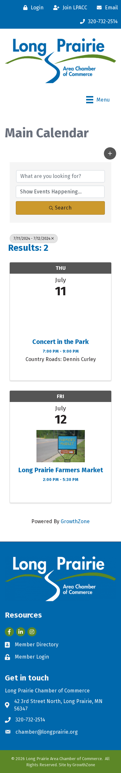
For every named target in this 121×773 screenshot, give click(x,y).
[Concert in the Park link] (60, 316)
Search (63, 208)
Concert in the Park (60, 341)
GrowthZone (75, 521)
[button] (110, 153)
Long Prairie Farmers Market (60, 470)
